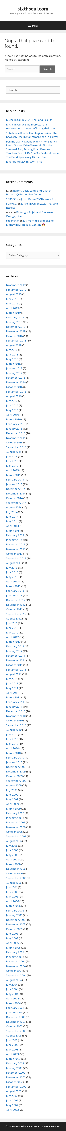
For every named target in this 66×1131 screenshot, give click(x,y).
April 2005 (12, 943)
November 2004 (16, 966)
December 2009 (15, 767)
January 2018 (14, 368)
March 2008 (13, 864)
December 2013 (15, 544)
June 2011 (12, 683)
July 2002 (11, 1096)
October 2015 (14, 442)
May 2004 (12, 994)
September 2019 (16, 289)
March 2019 (13, 312)
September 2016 (16, 391)
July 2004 (11, 984)
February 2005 (15, 952)
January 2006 (14, 915)
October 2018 (14, 336)
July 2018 (11, 350)
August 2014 (14, 507)
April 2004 (12, 998)
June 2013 (12, 572)
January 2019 (14, 322)
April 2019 (12, 308)
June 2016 (12, 405)
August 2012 (14, 618)
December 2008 (15, 822)
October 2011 (14, 665)
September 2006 (16, 878)
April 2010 (12, 748)
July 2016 (11, 401)
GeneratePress (52, 1126)
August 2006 (14, 882)
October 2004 (14, 970)
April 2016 (12, 414)
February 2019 (15, 317)
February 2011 (15, 702)
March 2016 (13, 419)
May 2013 (12, 577)
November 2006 (16, 868)
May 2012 (12, 632)
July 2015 (11, 456)
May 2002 (12, 1105)
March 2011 (13, 697)
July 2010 (11, 734)
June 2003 (12, 1045)
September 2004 (16, 975)
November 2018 (16, 331)
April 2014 (12, 526)
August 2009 (14, 785)
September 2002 (16, 1086)
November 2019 (16, 285)
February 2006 (15, 910)
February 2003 (15, 1063)
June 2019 (12, 299)
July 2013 (11, 567)
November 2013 (16, 549)
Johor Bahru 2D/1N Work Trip (24, 161)
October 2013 (14, 553)
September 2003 (16, 1031)
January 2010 (14, 762)
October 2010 (14, 720)
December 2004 (15, 961)
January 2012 (14, 651)
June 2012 (12, 628)
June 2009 (12, 794)
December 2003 (15, 1017)
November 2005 (16, 924)
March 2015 (13, 475)
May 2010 (12, 743)
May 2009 (12, 799)
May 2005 (12, 938)
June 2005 (12, 933)
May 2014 (12, 521)
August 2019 (14, 294)
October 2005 (14, 929)
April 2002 (12, 1109)
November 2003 (16, 1021)
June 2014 (12, 516)
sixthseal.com (33, 9)
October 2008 (14, 831)
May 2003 (12, 1049)
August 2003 (14, 1035)
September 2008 (16, 836)
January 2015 (14, 484)
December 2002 (15, 1072)
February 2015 (15, 479)
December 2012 (15, 600)
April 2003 (12, 1054)
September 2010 (16, 725)
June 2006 (12, 892)
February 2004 (15, 1007)
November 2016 (16, 382)
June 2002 (12, 1100)
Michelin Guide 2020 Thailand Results (29, 120)
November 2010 (16, 716)
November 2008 (16, 827)
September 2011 (16, 669)
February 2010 (15, 757)
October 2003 (14, 1026)
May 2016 (12, 410)
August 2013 (14, 563)
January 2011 (14, 706)
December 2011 (15, 655)
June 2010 (12, 739)
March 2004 (13, 1003)
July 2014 (11, 512)
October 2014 (14, 498)
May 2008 (12, 855)
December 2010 (15, 711)
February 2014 (15, 535)
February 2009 (15, 813)
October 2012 (14, 609)
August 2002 (14, 1091)
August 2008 (14, 841)
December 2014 (15, 489)
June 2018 (12, 354)
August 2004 (14, 980)
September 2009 (16, 781)
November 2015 (16, 438)
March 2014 (13, 530)
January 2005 (14, 957)
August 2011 (14, 674)
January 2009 (14, 818)
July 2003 (11, 1040)
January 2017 (14, 373)
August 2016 (14, 396)
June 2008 (12, 850)
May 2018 (12, 359)
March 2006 (13, 906)
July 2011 (11, 679)
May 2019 (12, 303)
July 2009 (11, 790)
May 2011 (12, 688)
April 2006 (12, 901)
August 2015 (14, 451)
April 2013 (12, 581)
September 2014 (16, 503)
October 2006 (14, 873)
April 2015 (12, 470)
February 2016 (15, 424)
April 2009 (12, 804)
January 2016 (14, 428)
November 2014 (16, 493)
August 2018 (14, 345)
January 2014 (14, 540)
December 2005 (15, 920)
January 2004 (14, 1012)
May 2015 (12, 465)
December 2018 (15, 326)
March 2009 (13, 808)
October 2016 (14, 387)
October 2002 (14, 1082)
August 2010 (14, 729)
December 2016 (15, 377)
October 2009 (14, 776)
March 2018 (13, 364)
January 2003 (14, 1068)
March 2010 (13, 753)
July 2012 (11, 623)
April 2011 (12, 692)
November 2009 (16, 771)
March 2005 (13, 947)
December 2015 (15, 433)
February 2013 (15, 590)
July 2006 (11, 887)
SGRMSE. (11, 199)
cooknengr (12, 220)
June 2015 (12, 461)
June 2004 (12, 989)
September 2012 (16, 614)
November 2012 (16, 604)
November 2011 (16, 660)
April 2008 (12, 859)
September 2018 (16, 340)
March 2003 (13, 1059)
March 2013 (13, 586)
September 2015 (16, 447)
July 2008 (11, 845)
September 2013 (16, 558)
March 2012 (13, 642)
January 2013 (14, 595)
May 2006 (12, 896)
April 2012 (12, 637)
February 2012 (15, 646)
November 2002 (16, 1077)
